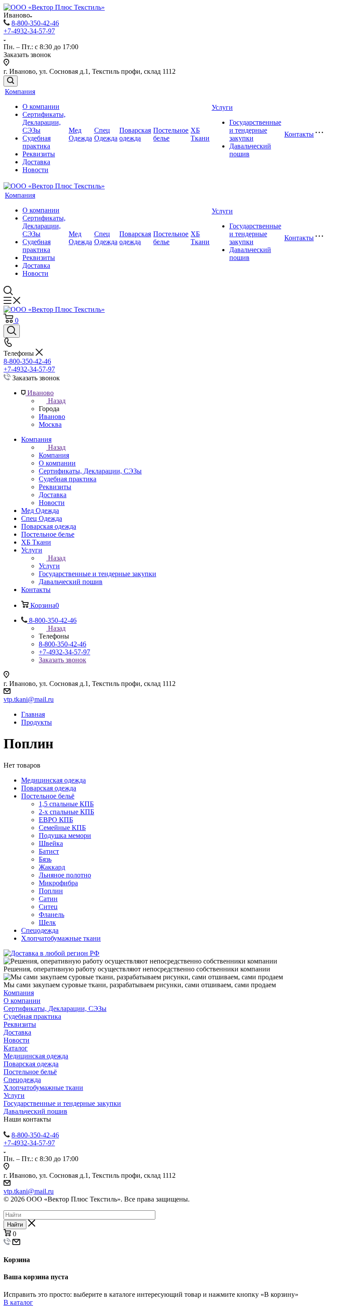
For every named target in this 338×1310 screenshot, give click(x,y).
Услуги (222, 107)
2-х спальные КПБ (66, 812)
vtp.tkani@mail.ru (29, 699)
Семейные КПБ (62, 827)
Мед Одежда (80, 134)
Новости (35, 169)
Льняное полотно (65, 875)
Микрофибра (58, 883)
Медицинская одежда (53, 780)
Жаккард (52, 867)
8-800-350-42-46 (35, 23)
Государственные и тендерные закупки (255, 130)
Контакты (299, 134)
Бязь (45, 859)
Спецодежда (40, 930)
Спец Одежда (106, 134)
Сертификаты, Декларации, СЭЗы (44, 122)
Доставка (36, 162)
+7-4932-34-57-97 (29, 31)
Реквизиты (38, 154)
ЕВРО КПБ (56, 819)
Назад (57, 400)
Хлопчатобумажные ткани (61, 938)
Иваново (52, 416)
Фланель (51, 914)
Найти (15, 1224)
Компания (20, 91)
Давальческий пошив (35, 1111)
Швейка (51, 843)
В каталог (18, 1302)
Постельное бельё (47, 796)
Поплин (51, 891)
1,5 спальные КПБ (66, 804)
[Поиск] (11, 81)
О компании (40, 106)
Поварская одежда (135, 134)
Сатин (48, 898)
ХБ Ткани (200, 134)
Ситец (48, 906)
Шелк (47, 922)
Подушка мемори (65, 835)
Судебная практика (36, 142)
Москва (50, 424)
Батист (49, 851)
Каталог (16, 1048)
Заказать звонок (62, 660)
